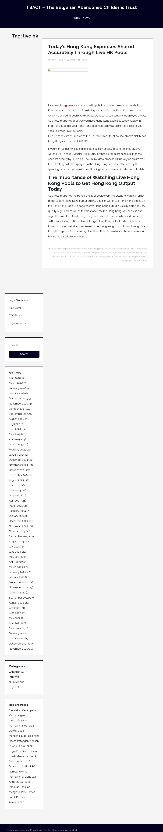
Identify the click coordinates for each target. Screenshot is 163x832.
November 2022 (18, 587)
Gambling (14, 671)
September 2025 (19, 413)
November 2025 (18, 403)
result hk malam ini (115, 256)
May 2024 (15, 495)
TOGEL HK (15, 315)
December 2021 (18, 643)
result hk (85, 256)
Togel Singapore (18, 300)
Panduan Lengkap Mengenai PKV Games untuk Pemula (22, 792)
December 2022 (18, 582)
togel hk (143, 260)
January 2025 (17, 454)
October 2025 (17, 408)
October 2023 (17, 531)
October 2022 (17, 592)
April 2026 (15, 378)
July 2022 (14, 607)
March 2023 (16, 567)
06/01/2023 (58, 60)
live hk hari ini (121, 252)
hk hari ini (56, 248)
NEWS (86, 17)
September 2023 (19, 536)
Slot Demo (15, 307)
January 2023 (17, 577)
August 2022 (16, 602)
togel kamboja (17, 323)
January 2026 (17, 393)
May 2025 (15, 434)
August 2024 (16, 480)
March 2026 (16, 383)
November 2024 (18, 464)
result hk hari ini (97, 256)
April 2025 (15, 439)
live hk (111, 252)
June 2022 (15, 613)
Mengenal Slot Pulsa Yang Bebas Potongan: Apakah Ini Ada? (24, 741)
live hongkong (135, 252)
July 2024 (14, 485)
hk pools (66, 248)
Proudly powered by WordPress (21, 830)
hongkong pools (64, 105)
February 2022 (17, 633)
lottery (13, 676)
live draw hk (109, 248)
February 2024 (17, 510)
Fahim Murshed (69, 830)
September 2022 (19, 597)
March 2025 (16, 444)
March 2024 (16, 505)
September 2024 (19, 475)
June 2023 (15, 551)
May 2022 (15, 618)
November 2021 (18, 648)
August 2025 (16, 418)
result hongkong (132, 256)
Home (76, 17)
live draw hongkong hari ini (94, 252)
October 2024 (17, 470)
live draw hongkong (72, 252)
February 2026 (17, 388)
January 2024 (17, 515)
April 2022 (15, 623)
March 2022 (16, 628)
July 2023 (14, 546)
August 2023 (16, 541)
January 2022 (17, 638)
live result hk (74, 256)
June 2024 (15, 490)
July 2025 (14, 424)
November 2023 (18, 526)
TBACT (72, 60)
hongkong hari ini (79, 248)
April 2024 (15, 500)
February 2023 (17, 572)
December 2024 (18, 459)
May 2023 (15, 556)
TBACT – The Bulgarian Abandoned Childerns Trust (81, 7)
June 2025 (15, 429)
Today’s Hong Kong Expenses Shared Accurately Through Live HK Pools (91, 49)
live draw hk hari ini (125, 248)
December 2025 (18, 398)
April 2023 (15, 561)
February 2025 (17, 449)
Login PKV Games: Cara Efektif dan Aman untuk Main (23, 756)
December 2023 (18, 521)
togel (12, 687)
